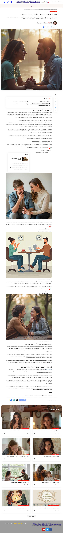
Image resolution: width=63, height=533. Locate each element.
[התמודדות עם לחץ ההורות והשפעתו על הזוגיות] (47, 472)
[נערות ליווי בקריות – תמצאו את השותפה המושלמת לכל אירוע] (47, 420)
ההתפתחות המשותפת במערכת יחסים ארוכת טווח (20, 482)
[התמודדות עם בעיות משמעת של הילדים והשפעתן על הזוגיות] (16, 446)
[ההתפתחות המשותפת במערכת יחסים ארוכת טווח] (16, 472)
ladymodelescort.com (17, 523)
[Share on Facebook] (51, 27)
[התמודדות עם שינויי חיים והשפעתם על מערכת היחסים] (47, 498)
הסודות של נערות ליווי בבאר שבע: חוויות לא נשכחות (19, 430)
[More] (40, 27)
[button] (31, 6)
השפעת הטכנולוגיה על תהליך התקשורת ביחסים (20, 101)
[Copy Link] (46, 27)
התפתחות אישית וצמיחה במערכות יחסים (23, 480)
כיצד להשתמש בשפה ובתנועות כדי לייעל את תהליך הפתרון (40, 103)
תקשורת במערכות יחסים (53, 11)
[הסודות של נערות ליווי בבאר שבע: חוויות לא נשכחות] (16, 420)
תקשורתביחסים (27, 395)
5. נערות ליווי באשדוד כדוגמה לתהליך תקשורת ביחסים (19, 103)
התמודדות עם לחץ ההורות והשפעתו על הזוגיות (50, 482)
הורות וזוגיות (26, 454)
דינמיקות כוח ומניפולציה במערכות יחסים (23, 505)
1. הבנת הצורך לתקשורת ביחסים (44, 101)
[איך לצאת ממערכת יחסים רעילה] (16, 498)
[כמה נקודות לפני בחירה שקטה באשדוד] (25, 159)
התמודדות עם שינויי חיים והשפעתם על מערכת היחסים (49, 507)
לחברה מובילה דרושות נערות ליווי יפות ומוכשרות (20, 163)
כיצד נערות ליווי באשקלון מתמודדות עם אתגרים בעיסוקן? (18, 167)
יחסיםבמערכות (45, 395)
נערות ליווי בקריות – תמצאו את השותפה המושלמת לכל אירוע (48, 430)
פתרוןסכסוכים (33, 395)
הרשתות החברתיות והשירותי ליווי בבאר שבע (20, 169)
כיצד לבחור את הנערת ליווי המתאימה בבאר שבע (20, 165)
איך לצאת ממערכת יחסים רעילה (23, 507)
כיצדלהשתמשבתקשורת (38, 395)
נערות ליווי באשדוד (48, 369)
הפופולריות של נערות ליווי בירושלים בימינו (51, 456)
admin (49, 22)
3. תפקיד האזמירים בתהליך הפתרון (44, 105)
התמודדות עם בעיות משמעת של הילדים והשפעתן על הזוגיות (18, 456)
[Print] (43, 27)
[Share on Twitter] (48, 27)
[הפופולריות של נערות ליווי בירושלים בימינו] (47, 446)
